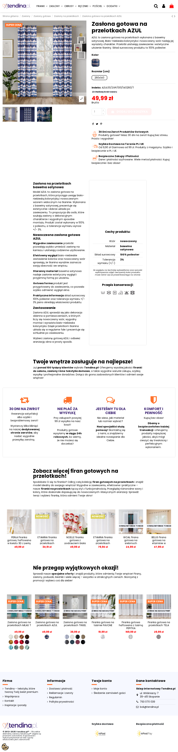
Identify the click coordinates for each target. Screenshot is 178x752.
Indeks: (96, 87)
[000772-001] (130, 637)
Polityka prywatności (61, 701)
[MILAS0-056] (27, 647)
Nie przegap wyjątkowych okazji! (76, 567)
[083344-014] (77, 642)
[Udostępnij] (93, 124)
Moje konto (100, 688)
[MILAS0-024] (21, 642)
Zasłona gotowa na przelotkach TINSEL (75, 624)
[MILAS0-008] (21, 637)
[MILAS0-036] (16, 647)
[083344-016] (83, 642)
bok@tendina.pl (149, 707)
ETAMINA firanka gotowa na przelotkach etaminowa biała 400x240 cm (103, 543)
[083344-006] (77, 637)
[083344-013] (72, 642)
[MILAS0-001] (11, 637)
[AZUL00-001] (47, 637)
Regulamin (55, 697)
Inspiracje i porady (16, 705)
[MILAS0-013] (11, 642)
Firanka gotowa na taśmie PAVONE (103, 624)
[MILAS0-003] (16, 637)
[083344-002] (72, 637)
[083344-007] (83, 637)
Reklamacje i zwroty (61, 693)
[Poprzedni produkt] (173, 16)
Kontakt (9, 701)
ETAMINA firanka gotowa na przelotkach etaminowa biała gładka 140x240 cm (47, 543)
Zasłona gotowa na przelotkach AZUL (47, 624)
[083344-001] (67, 637)
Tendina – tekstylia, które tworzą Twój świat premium (21, 690)
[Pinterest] (101, 124)
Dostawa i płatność (60, 688)
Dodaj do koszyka (132, 112)
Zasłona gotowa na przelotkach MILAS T (19, 624)
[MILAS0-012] (27, 637)
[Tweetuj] (97, 124)
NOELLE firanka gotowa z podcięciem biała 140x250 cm (75, 542)
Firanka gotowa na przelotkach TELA (159, 624)
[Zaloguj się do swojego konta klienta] (163, 6)
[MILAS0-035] (11, 647)
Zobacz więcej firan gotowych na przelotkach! (75, 473)
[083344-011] (67, 642)
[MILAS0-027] (27, 642)
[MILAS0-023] (16, 642)
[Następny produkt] (174, 16)
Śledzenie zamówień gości (110, 693)
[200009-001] (158, 637)
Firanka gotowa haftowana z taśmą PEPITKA (131, 625)
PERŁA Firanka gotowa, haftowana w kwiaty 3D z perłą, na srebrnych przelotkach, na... (19, 543)
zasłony (52, 371)
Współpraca (12, 696)
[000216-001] (103, 637)
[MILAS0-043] (21, 647)
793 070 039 (147, 701)
